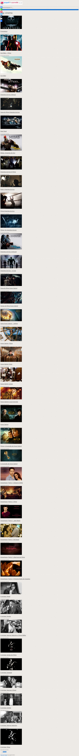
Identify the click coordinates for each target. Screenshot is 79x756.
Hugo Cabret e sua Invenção (9, 402)
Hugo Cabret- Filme (6, 343)
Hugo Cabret (4, 424)
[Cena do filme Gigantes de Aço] (39, 104)
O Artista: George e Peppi (8, 690)
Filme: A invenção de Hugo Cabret (11, 446)
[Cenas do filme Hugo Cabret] (39, 298)
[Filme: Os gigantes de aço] (39, 221)
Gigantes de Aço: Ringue (8, 94)
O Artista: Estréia (5, 708)
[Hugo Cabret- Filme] (39, 334)
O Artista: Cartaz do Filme (8, 655)
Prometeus (3, 31)
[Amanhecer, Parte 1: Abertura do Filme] (39, 549)
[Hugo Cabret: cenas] (39, 374)
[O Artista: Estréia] (39, 699)
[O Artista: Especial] (39, 664)
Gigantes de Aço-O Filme (8, 172)
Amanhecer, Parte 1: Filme (8, 502)
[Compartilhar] (1, 21)
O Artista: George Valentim (8, 725)
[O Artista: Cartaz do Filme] (39, 646)
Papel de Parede (3, 755)
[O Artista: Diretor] (39, 607)
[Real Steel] (39, 122)
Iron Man (3, 76)
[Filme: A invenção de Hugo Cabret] (39, 436)
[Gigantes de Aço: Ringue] (39, 86)
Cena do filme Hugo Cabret (8, 288)
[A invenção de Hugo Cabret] (39, 455)
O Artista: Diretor (5, 616)
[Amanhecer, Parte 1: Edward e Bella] (39, 474)
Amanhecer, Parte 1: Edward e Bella (11, 483)
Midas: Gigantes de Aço (7, 153)
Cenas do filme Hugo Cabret (9, 306)
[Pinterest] (1, 12)
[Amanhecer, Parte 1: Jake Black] (39, 511)
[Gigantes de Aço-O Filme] (39, 163)
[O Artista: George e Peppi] (39, 682)
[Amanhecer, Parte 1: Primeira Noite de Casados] (39, 569)
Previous (4, 751)
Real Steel (3, 131)
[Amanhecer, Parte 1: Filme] (39, 493)
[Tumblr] (1, 16)
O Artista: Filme (5, 747)
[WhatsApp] (1, 9)
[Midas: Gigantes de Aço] (39, 143)
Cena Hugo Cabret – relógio (9, 323)
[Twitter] (1, 14)
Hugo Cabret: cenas (6, 384)
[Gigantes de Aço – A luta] (39, 262)
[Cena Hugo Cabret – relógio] (39, 315)
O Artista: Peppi (5, 596)
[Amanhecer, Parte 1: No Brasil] (39, 530)
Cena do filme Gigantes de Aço (10, 112)
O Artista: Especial (6, 672)
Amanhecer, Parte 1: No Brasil (9, 539)
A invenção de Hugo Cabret (8, 464)
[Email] (1, 18)
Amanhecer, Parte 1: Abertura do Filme (12, 557)
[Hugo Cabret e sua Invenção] (39, 393)
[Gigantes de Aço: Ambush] (39, 241)
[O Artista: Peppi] (39, 588)
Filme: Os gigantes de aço (8, 230)
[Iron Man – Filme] (39, 43)
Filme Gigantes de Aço (7, 211)
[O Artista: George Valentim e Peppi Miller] (39, 626)
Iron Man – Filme (5, 53)
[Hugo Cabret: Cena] (39, 354)
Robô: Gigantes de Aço (7, 189)
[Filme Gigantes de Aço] (39, 201)
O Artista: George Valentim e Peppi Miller (13, 635)
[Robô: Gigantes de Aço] (39, 181)
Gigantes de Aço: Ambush (8, 252)
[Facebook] (1, 7)
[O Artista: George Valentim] (39, 717)
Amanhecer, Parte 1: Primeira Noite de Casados (15, 579)
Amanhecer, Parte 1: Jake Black (10, 520)
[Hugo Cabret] (39, 413)
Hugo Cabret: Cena (6, 364)
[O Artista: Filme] (39, 737)
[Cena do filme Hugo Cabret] (39, 280)
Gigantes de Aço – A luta (8, 271)
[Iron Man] (39, 65)
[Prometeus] (39, 22)
